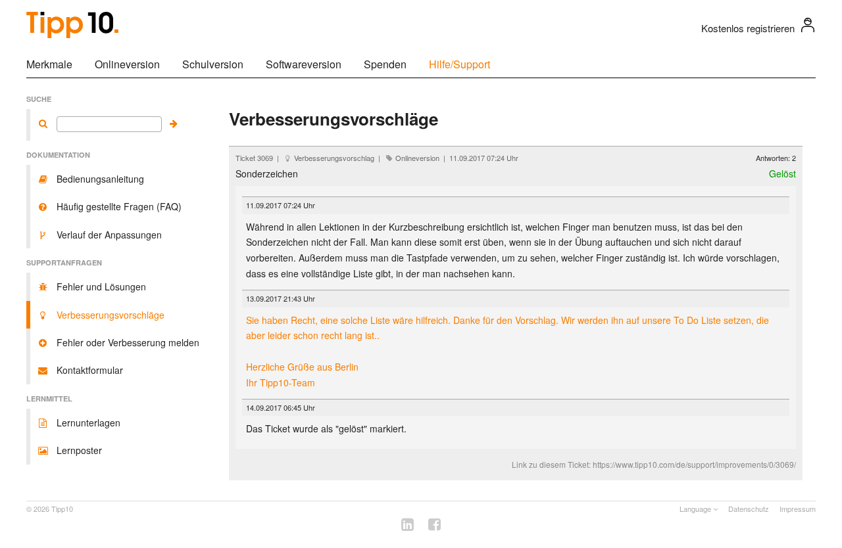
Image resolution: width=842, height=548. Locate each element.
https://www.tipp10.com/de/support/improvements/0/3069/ (694, 464)
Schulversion (212, 64)
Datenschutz (748, 508)
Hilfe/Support (459, 64)
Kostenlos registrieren (748, 28)
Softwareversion (303, 64)
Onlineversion (127, 64)
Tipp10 (62, 508)
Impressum (798, 508)
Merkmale (49, 64)
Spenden (385, 64)
